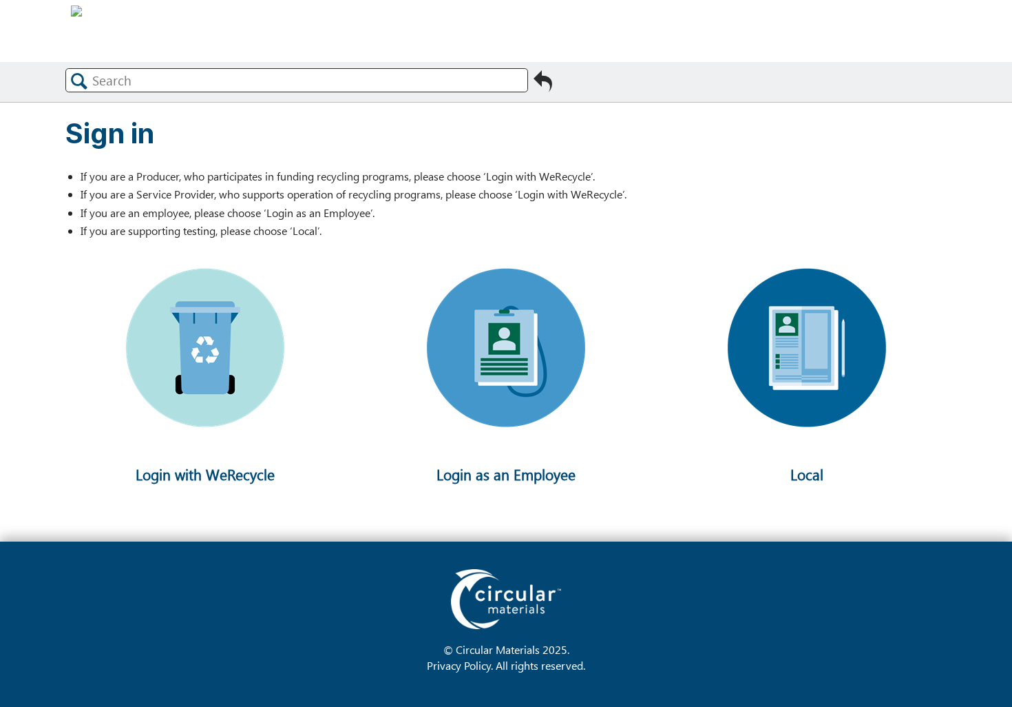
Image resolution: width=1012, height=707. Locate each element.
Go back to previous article (543, 83)
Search (79, 80)
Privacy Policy (459, 665)
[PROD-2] (205, 471)
